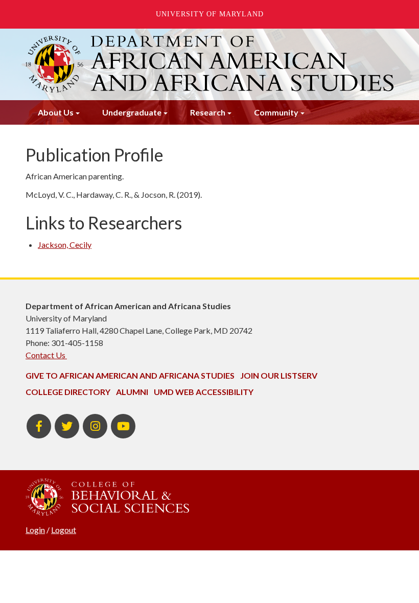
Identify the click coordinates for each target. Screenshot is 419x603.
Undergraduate (131, 112)
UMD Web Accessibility (203, 392)
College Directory (68, 392)
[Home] (209, 64)
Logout (63, 530)
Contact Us (46, 355)
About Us (56, 112)
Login (35, 530)
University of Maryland (210, 14)
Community (276, 112)
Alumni (132, 392)
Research (207, 112)
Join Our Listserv (278, 375)
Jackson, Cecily (64, 244)
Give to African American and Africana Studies (130, 375)
